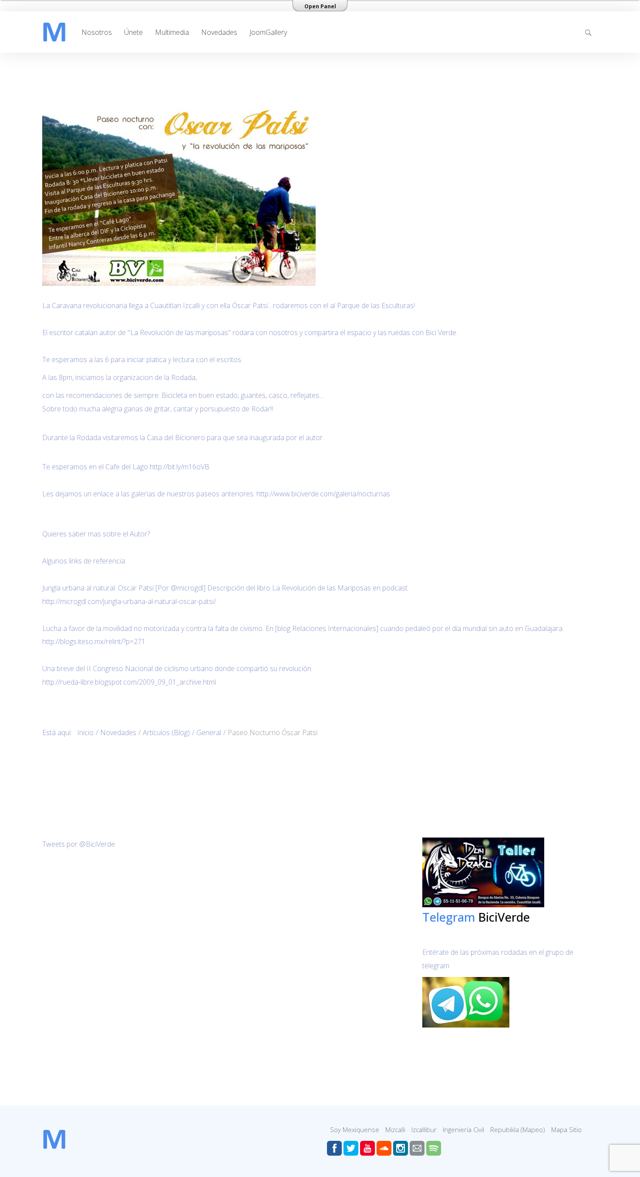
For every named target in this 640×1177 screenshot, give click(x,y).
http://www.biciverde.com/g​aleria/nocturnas (323, 494)
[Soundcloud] (384, 1148)
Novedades (219, 32)
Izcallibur (424, 1129)
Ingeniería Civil (463, 1129)
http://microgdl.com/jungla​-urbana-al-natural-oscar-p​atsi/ (129, 601)
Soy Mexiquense (354, 1129)
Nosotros (96, 32)
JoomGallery (268, 32)
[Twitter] (351, 1148)
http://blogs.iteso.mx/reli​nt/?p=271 (93, 641)
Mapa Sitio (566, 1129)
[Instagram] (400, 1148)
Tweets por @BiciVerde (78, 844)
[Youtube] (367, 1148)
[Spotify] (433, 1148)
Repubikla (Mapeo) (517, 1129)
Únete (133, 32)
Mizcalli (395, 1129)
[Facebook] (334, 1148)
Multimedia (172, 32)
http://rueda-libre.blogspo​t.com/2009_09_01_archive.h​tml (129, 682)
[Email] (417, 1148)
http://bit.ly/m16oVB (179, 466)
